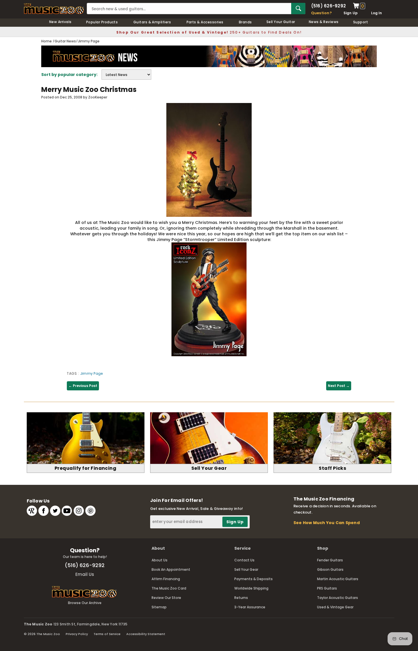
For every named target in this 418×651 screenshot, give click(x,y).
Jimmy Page (91, 373)
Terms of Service (107, 634)
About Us (159, 560)
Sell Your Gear (246, 569)
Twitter (55, 511)
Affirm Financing (166, 578)
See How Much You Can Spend (326, 523)
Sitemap (159, 607)
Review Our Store (166, 597)
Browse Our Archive (85, 602)
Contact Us (244, 560)
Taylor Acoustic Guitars (337, 597)
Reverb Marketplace (32, 511)
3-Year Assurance (249, 607)
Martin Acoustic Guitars (337, 578)
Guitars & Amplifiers (152, 22)
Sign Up (350, 13)
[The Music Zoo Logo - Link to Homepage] (54, 9)
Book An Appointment (171, 569)
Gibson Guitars (330, 569)
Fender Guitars (330, 560)
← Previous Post (83, 385)
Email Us (84, 574)
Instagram (79, 511)
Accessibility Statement (145, 634)
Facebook (43, 511)
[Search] (298, 8)
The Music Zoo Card (169, 588)
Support (360, 22)
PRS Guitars (327, 588)
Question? (321, 13)
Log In (376, 13)
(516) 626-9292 (328, 6)
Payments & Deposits (253, 578)
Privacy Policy (77, 634)
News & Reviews (324, 21)
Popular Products (102, 22)
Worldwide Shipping (251, 588)
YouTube (67, 511)
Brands (245, 22)
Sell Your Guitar (280, 21)
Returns (241, 597)
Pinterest (90, 511)
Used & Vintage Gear (335, 607)
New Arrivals (60, 21)
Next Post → (338, 385)
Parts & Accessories (205, 22)
